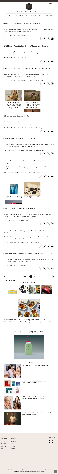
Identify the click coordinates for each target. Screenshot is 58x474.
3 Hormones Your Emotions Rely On (16, 116)
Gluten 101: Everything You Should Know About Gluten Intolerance (27, 68)
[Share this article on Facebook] (40, 39)
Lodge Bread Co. (41, 80)
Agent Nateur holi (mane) (13, 197)
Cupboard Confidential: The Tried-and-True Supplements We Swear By (34, 381)
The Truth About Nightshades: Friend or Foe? (19, 208)
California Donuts (40, 150)
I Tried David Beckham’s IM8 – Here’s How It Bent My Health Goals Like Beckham (36, 413)
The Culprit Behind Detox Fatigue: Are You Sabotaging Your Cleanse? (28, 253)
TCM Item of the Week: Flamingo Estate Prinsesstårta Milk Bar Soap (29, 332)
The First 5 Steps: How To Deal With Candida (19, 138)
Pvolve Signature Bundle (32, 197)
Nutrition (17, 15)
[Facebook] (50, 442)
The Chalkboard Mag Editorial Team (18, 35)
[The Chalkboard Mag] (29, 6)
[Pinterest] (52, 442)
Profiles (9, 15)
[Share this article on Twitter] (44, 39)
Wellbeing (26, 15)
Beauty (33, 15)
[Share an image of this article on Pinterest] (48, 39)
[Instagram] (52, 440)
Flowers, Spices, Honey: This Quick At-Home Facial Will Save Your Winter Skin (27, 232)
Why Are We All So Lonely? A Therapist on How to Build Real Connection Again (32, 105)
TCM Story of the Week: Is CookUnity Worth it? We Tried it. (24, 320)
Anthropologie (39, 172)
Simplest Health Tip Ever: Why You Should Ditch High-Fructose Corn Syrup (28, 162)
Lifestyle (40, 15)
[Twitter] (50, 440)
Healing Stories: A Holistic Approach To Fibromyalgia (22, 23)
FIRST (25, 276)
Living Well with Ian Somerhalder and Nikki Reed (35, 365)
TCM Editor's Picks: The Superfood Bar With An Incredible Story (26, 46)
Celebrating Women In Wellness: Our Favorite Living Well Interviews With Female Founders (36, 397)
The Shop (49, 15)
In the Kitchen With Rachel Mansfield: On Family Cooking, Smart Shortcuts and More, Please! (13, 106)
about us (4, 438)
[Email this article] (52, 39)
